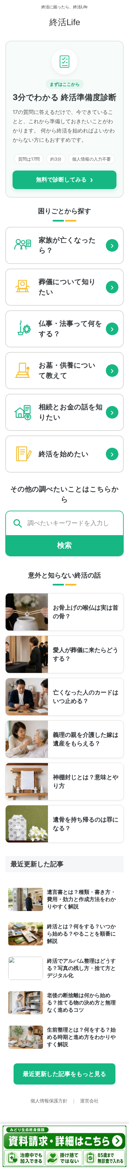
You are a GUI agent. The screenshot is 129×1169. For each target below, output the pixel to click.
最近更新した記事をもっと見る (64, 1074)
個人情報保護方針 (49, 1100)
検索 (64, 545)
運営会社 (89, 1100)
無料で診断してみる (64, 179)
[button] (116, 927)
